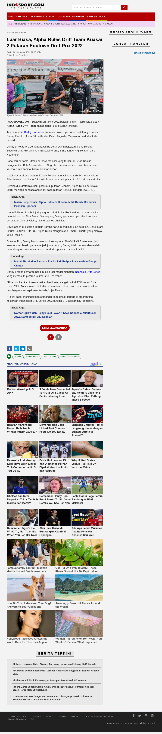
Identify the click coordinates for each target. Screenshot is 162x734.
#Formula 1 (108, 24)
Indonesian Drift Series (70, 357)
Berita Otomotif (50, 357)
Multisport (78, 16)
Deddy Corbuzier (34, 132)
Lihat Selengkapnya (144, 52)
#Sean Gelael (20, 24)
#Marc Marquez (35, 24)
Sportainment (37, 16)
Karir (49, 717)
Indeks (102, 16)
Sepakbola (21, 16)
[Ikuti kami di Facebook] (133, 716)
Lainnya (91, 16)
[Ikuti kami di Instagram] (145, 716)
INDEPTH (53, 16)
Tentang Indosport (17, 717)
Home (10, 16)
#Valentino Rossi (52, 24)
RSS (32, 719)
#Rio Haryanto (94, 24)
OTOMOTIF (64, 16)
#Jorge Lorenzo (68, 24)
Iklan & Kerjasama (16, 719)
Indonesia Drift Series (87, 271)
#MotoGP (82, 24)
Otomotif (17, 357)
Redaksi (37, 717)
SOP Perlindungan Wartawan (99, 717)
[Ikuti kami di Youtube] (152, 716)
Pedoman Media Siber (67, 717)
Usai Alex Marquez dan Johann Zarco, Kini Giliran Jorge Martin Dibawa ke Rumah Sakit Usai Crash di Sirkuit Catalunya (52, 698)
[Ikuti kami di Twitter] (139, 716)
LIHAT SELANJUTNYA (54, 327)
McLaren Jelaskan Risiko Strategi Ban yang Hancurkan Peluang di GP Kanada (54, 664)
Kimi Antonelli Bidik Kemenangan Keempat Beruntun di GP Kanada (49, 680)
